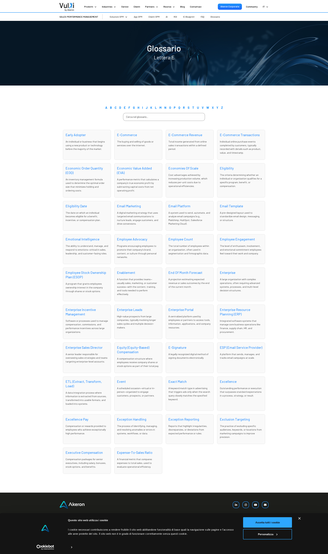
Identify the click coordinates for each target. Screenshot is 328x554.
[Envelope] (265, 504)
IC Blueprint (189, 16)
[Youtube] (255, 504)
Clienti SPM (154, 16)
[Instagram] (245, 504)
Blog (182, 6)
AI (167, 16)
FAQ (202, 16)
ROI (175, 16)
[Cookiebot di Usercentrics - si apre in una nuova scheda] (45, 547)
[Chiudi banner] (299, 518)
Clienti (137, 6)
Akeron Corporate (229, 6)
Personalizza (265, 534)
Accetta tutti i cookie (267, 522)
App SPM (138, 16)
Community (252, 6)
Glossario (215, 16)
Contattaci (195, 6)
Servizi (124, 6)
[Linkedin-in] (236, 504)
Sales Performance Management (78, 16)
